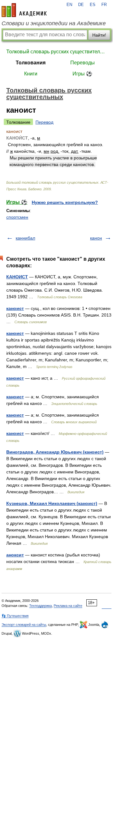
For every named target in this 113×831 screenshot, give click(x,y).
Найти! (99, 35)
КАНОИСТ (17, 276)
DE (81, 5)
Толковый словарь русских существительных (56, 51)
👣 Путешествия (15, 616)
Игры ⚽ (82, 73)
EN (69, 5)
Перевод (44, 122)
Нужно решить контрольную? (65, 202)
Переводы (82, 62)
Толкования (31, 62)
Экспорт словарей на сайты (24, 624)
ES (92, 5)
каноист (15, 308)
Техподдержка (40, 606)
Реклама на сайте (68, 606)
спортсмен (17, 217)
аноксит (15, 554)
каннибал (25, 237)
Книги (30, 73)
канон (96, 237)
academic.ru (24, 10)
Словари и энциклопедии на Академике (54, 23)
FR (104, 5)
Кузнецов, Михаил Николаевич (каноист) (51, 503)
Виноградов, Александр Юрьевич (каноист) (55, 451)
